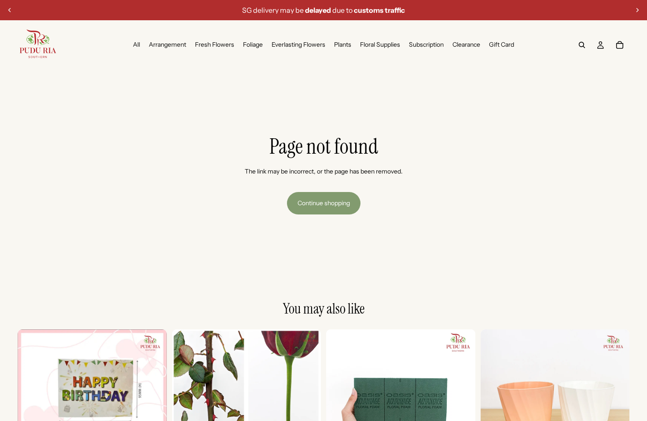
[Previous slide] (9, 10)
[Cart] (619, 45)
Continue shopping (324, 203)
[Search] (582, 45)
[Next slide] (637, 10)
